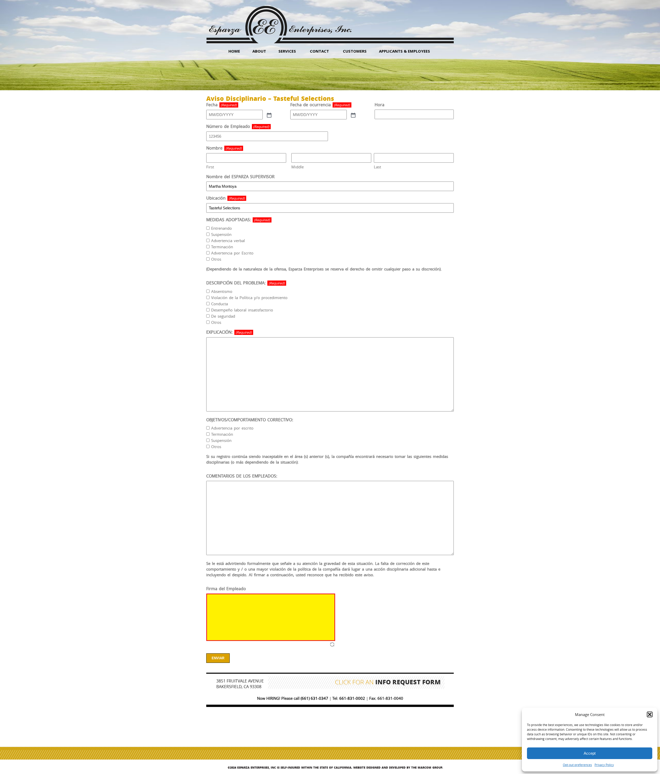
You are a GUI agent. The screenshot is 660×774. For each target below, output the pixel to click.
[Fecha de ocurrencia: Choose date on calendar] (352, 114)
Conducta (219, 303)
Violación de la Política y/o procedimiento (249, 297)
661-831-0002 (352, 698)
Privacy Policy (604, 765)
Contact (319, 51)
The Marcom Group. (427, 767)
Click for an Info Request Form (388, 682)
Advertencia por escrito (232, 428)
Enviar (218, 658)
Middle (297, 166)
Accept (590, 753)
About (259, 51)
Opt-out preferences (577, 765)
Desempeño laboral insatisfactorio (242, 309)
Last (377, 166)
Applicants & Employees (404, 51)
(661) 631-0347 (314, 698)
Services (287, 51)
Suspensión (221, 234)
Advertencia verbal (228, 240)
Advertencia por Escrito (232, 253)
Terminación (222, 246)
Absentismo (221, 291)
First (210, 166)
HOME (234, 51)
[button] (649, 714)
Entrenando (221, 228)
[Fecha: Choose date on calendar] (268, 114)
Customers (355, 51)
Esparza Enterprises (280, 21)
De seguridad (223, 316)
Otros (216, 259)
